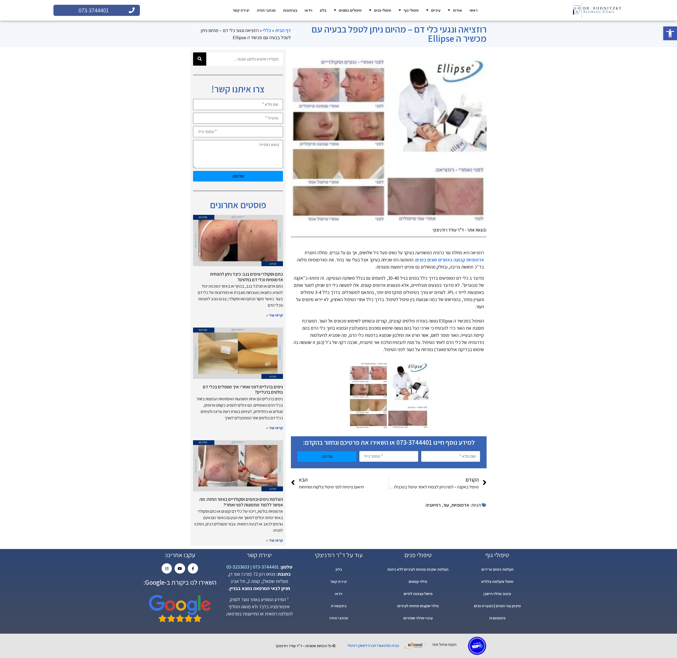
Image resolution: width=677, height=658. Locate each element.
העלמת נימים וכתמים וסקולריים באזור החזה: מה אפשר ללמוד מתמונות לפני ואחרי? (241, 501)
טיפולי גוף (411, 10)
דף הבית (283, 30)
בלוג (323, 10)
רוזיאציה (433, 505)
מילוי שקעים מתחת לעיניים (418, 605)
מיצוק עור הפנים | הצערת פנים (497, 605)
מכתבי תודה (266, 10)
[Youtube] (180, 568)
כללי (267, 30)
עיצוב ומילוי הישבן (497, 593)
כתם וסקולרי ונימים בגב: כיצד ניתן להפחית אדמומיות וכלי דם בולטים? (246, 276)
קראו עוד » (274, 315)
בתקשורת (338, 605)
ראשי (473, 10)
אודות (457, 10)
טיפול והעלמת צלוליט (497, 581)
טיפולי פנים (382, 10)
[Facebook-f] (193, 568)
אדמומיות (460, 505)
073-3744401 (265, 567)
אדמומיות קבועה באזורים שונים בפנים (449, 260)
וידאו (308, 10)
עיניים (435, 10)
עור (446, 505)
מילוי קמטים (418, 581)
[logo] (597, 10)
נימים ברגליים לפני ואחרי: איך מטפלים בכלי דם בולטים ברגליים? (243, 389)
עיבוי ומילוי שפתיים (418, 617)
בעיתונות (290, 10)
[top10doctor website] (477, 645)
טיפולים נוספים (350, 10)
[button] (670, 33)
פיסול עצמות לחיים (418, 593)
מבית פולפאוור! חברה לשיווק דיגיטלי (373, 645)
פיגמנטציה (497, 617)
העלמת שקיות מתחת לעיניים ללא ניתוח (417, 569)
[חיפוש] (199, 59)
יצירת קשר (240, 10)
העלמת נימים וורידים (497, 569)
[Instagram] (167, 568)
